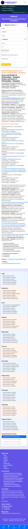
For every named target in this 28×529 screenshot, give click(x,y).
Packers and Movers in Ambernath (10, 327)
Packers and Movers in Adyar (8, 348)
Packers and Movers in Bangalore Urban (11, 366)
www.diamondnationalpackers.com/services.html (15, 202)
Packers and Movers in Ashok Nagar (10, 311)
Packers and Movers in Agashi (9, 321)
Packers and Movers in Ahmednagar (10, 381)
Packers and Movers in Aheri (8, 379)
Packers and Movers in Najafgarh (9, 284)
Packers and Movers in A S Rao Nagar (10, 342)
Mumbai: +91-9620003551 (8, 10)
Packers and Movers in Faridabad (9, 282)
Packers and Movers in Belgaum (9, 369)
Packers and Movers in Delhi (8, 275)
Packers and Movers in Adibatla (9, 335)
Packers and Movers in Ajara (8, 384)
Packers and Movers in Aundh (9, 308)
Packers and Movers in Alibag (9, 324)
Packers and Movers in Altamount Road (11, 326)
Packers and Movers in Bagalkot (9, 363)
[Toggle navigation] (25, 2)
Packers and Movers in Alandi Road (10, 313)
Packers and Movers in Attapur (9, 334)
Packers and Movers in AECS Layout (10, 296)
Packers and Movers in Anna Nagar (10, 355)
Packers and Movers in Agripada (9, 322)
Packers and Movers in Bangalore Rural (10, 364)
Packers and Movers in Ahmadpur (9, 382)
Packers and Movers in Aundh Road (10, 306)
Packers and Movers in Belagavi (9, 368)
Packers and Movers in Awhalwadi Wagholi (11, 305)
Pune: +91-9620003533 (8, 8)
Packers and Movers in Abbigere (9, 292)
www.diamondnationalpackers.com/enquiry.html (15, 234)
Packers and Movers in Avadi (8, 353)
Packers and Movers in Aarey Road (10, 319)
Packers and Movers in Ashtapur (9, 309)
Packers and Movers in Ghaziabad (9, 280)
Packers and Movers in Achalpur (9, 377)
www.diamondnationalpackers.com (11, 133)
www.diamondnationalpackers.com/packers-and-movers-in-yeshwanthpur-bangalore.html (14, 169)
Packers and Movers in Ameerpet (9, 339)
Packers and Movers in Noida (8, 279)
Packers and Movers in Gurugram (9, 277)
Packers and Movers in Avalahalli (9, 290)
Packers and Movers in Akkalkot (9, 386)
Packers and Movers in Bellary (9, 371)
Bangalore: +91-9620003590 (9, 6)
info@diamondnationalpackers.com (19, 12)
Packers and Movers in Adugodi (9, 295)
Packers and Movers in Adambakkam (10, 352)
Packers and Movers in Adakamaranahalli (11, 293)
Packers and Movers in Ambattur (9, 350)
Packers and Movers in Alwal (8, 337)
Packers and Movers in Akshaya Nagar (10, 298)
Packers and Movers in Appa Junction (10, 340)
